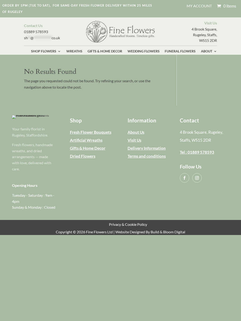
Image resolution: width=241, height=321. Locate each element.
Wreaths (74, 51)
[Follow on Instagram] (197, 178)
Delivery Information (147, 148)
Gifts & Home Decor (105, 51)
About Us (136, 132)
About (206, 51)
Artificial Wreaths (86, 140)
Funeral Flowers (180, 51)
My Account (199, 6)
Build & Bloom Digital (168, 232)
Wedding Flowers (144, 51)
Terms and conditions (147, 156)
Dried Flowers (82, 156)
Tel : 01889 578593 (197, 152)
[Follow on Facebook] (184, 178)
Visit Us (134, 140)
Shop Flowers (43, 51)
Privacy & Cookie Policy (128, 224)
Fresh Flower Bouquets (90, 132)
